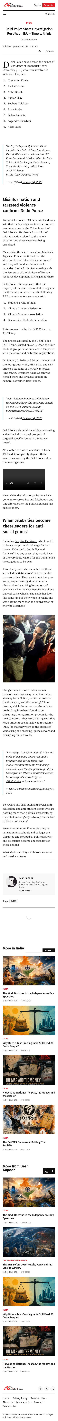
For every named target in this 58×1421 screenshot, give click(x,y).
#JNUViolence (14, 170)
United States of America (15, 1260)
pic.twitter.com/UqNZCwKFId (24, 410)
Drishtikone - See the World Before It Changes (31, 1414)
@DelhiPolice (13, 781)
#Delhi (36, 406)
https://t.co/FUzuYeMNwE (22, 174)
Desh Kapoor (30, 39)
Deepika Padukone (26, 541)
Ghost (20, 1417)
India (29, 23)
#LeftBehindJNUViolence (38, 773)
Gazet (28, 1417)
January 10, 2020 (32, 182)
